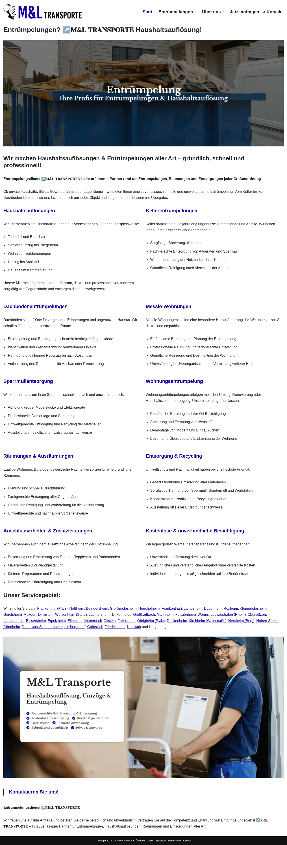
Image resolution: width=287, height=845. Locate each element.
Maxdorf (30, 614)
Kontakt (187, 840)
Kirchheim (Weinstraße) (207, 621)
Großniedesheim (123, 608)
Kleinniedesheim (253, 608)
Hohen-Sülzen (267, 621)
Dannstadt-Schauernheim (42, 627)
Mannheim (165, 614)
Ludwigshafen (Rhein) (228, 614)
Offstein (110, 621)
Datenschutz (174, 840)
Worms (203, 614)
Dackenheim (177, 621)
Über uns (140, 840)
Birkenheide (121, 614)
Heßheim (76, 608)
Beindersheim (97, 608)
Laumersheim (99, 614)
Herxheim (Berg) (241, 621)
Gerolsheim (12, 614)
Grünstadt (95, 627)
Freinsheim (126, 621)
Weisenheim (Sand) (71, 614)
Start (147, 11)
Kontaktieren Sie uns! (34, 792)
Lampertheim (13, 621)
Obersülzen (257, 614)
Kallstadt (134, 627)
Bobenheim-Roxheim (221, 608)
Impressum (160, 840)
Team (150, 840)
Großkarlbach (144, 614)
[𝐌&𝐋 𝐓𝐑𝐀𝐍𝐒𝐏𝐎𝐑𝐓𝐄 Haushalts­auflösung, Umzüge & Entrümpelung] (42, 12)
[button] (195, 12)
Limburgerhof (74, 627)
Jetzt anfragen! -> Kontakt (256, 11)
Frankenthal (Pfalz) (52, 608)
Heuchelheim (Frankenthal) (160, 608)
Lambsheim (193, 608)
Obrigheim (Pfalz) (151, 621)
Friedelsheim (114, 627)
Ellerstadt (75, 621)
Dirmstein (45, 614)
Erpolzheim (57, 621)
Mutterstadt (93, 621)
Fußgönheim (185, 614)
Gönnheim (11, 627)
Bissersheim (36, 621)
